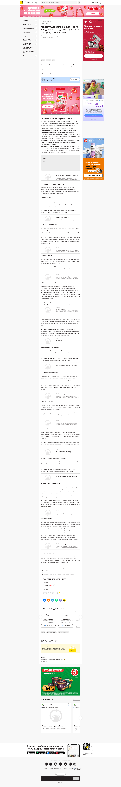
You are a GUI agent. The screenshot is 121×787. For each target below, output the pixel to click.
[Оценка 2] (46, 593)
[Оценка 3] (48, 593)
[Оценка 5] (53, 593)
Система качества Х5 (28, 51)
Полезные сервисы (28, 28)
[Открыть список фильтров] (75, 2)
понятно (76, 778)
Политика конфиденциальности (56, 768)
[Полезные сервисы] (36, 28)
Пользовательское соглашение (70, 768)
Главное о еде (27, 32)
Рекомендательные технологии (58, 769)
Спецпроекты (27, 24)
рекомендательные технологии (61, 778)
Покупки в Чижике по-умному (28, 48)
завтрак (43, 632)
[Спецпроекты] (36, 24)
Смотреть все (76, 700)
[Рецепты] (36, 20)
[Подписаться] (68, 705)
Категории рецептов (70, 769)
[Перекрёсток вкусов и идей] (36, 44)
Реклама (50, 274)
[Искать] (79, 2)
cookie (71, 778)
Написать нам (61, 774)
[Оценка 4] (51, 593)
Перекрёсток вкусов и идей (27, 44)
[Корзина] (93, 2)
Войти (72, 650)
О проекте (26, 55)
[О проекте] (36, 56)
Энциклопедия (27, 36)
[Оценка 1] (44, 593)
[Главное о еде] (36, 32)
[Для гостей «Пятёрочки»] (36, 40)
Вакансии (49, 769)
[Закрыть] (80, 768)
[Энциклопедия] (36, 36)
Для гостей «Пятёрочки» (27, 40)
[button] (40, 617)
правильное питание (51, 632)
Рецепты (25, 20)
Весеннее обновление (63, 632)
